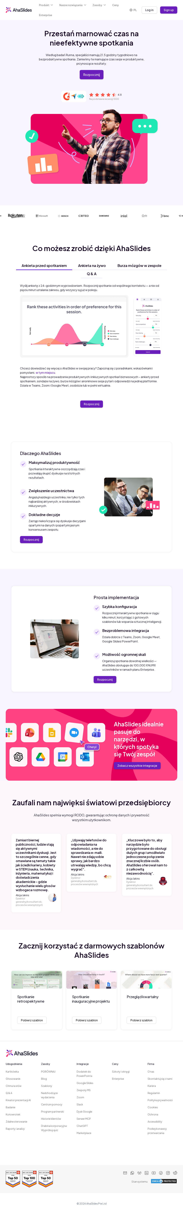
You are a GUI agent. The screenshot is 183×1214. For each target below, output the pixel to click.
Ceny (115, 5)
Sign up (169, 10)
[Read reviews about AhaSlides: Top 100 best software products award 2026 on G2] (29, 1179)
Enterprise (45, 15)
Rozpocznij (91, 74)
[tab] (44, 265)
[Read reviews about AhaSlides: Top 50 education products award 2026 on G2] (46, 1179)
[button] (46, 5)
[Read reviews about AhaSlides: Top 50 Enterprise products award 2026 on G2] (13, 1179)
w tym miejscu (45, 372)
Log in (149, 10)
